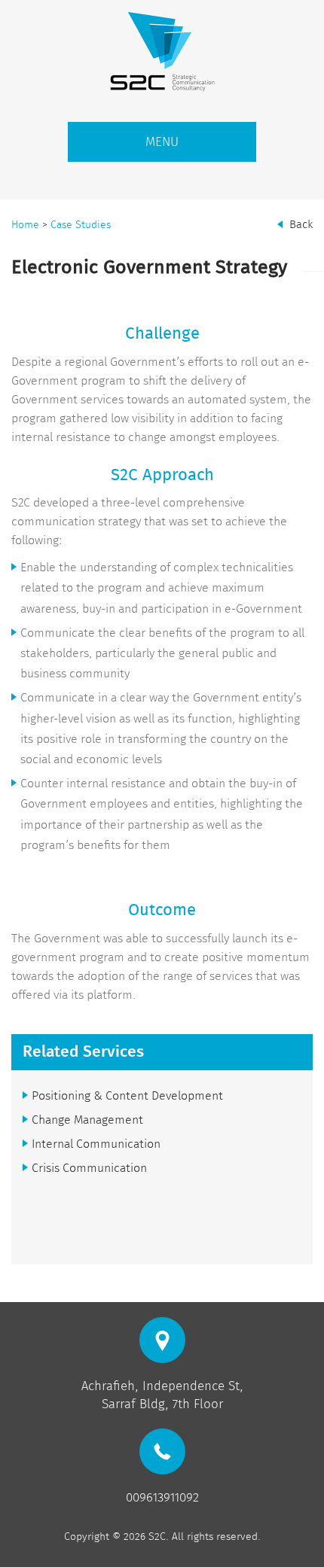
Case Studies (80, 224)
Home (25, 224)
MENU (162, 142)
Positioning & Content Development (127, 1095)
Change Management (87, 1119)
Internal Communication (96, 1143)
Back (301, 224)
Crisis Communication (89, 1168)
